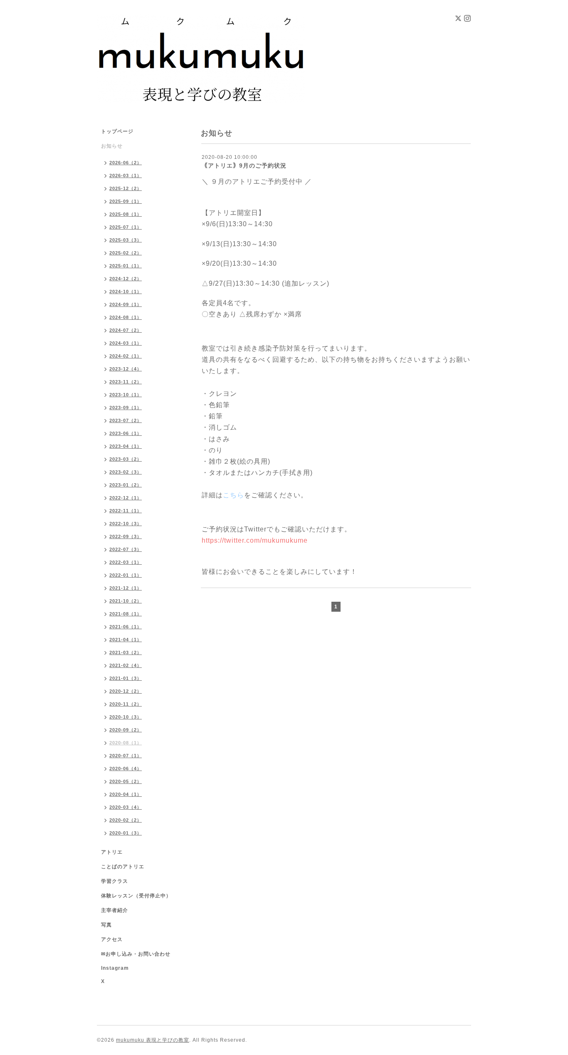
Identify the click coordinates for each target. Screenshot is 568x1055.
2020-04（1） (125, 794)
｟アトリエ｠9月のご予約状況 (244, 165)
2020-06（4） (125, 768)
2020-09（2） (125, 729)
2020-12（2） (125, 691)
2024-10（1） (125, 291)
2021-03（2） (125, 652)
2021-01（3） (125, 678)
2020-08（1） (125, 742)
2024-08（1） (125, 317)
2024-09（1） (125, 304)
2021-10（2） (125, 600)
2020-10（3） (125, 716)
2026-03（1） (125, 175)
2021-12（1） (125, 588)
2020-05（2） (125, 781)
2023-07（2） (125, 420)
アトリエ (112, 852)
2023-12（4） (125, 368)
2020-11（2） (125, 704)
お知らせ (112, 146)
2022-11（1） (125, 510)
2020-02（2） (125, 820)
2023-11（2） (125, 381)
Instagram (115, 968)
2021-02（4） (125, 665)
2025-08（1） (125, 214)
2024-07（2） (125, 330)
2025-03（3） (125, 239)
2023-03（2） (125, 459)
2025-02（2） (125, 252)
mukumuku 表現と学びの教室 (152, 1040)
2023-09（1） (125, 407)
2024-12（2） (125, 278)
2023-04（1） (125, 446)
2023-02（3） (125, 471)
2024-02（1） (125, 355)
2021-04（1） (125, 639)
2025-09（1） (125, 201)
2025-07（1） (125, 227)
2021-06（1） (125, 626)
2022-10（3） (125, 523)
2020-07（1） (125, 755)
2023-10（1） (125, 394)
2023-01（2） (125, 484)
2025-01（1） (125, 265)
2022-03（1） (125, 562)
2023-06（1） (125, 433)
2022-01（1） (125, 575)
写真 (106, 925)
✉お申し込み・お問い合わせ (135, 954)
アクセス (112, 939)
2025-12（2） (125, 188)
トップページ (117, 131)
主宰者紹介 (114, 910)
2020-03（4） (125, 807)
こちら (233, 495)
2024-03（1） (125, 343)
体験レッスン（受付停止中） (136, 896)
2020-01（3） (125, 832)
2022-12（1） (125, 497)
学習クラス (114, 881)
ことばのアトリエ (122, 867)
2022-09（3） (125, 536)
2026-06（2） (125, 162)
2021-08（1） (125, 613)
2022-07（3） (125, 549)
